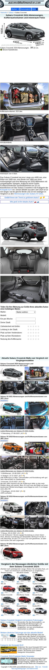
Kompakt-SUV (6, 190)
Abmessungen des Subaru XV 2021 (28, 194)
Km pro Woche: (6, 319)
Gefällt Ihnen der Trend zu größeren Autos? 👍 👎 (24, 198)
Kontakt (45, 667)
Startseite (3, 12)
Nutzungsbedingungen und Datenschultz (25, 668)
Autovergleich (26, 9)
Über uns (38, 667)
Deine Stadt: (5, 322)
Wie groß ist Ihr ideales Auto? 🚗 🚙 (24, 202)
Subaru (11, 12)
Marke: (3, 312)
